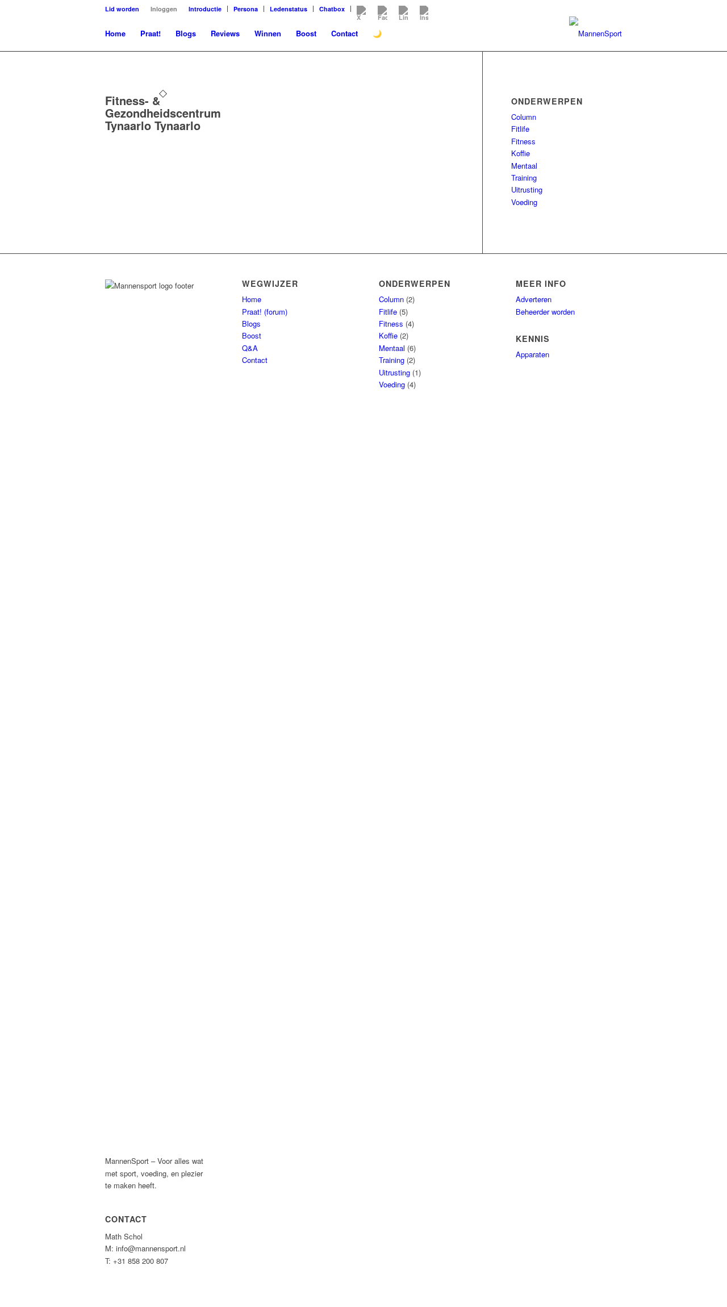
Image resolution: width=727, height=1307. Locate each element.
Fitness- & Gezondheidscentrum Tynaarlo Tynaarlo (163, 112)
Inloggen (164, 9)
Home (251, 299)
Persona (245, 9)
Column (523, 116)
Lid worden (122, 9)
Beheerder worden (545, 311)
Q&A (250, 348)
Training (524, 177)
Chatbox (332, 9)
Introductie (205, 9)
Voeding (524, 202)
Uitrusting (526, 189)
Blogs (251, 323)
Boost (251, 335)
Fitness (523, 141)
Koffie (520, 153)
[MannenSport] (595, 33)
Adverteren (533, 299)
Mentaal (524, 165)
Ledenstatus (288, 9)
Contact (255, 359)
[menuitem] (125, 9)
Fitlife (520, 128)
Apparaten (532, 354)
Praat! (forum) (264, 311)
